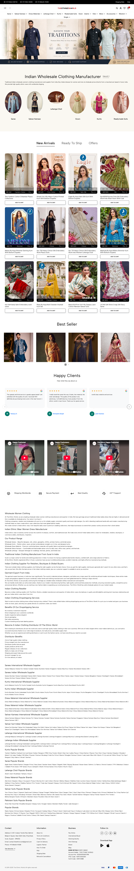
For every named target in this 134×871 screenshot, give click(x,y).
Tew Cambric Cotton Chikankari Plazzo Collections (19, 197)
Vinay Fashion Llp (122, 792)
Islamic (86, 14)
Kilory (83, 792)
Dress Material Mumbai (12, 709)
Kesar (29, 774)
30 (124, 189)
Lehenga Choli (48, 14)
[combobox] (7, 8)
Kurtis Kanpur (76, 692)
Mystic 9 (100, 755)
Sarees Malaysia (10, 669)
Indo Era (51, 755)
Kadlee (19, 755)
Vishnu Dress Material (84, 783)
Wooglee (67, 755)
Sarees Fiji (19, 669)
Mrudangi (44, 755)
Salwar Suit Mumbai (11, 727)
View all (105, 76)
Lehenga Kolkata (36, 746)
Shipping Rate (41, 853)
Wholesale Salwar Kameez (13, 548)
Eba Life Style (49, 797)
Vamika (28, 757)
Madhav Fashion (26, 783)
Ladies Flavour (74, 753)
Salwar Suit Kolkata (56, 729)
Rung (118, 755)
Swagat (46, 792)
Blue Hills (93, 755)
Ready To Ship (72, 143)
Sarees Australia (39, 669)
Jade (103, 783)
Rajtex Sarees (9, 811)
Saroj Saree (37, 764)
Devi (100, 753)
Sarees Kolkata (20, 678)
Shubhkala (17, 774)
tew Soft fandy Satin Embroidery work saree (18, 305)
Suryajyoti (27, 781)
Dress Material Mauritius (89, 702)
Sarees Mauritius (62, 669)
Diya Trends (53, 753)
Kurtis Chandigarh (98, 692)
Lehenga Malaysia (10, 737)
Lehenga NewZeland (81, 737)
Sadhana (7, 783)
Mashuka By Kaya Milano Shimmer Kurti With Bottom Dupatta (114, 251)
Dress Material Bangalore (13, 711)
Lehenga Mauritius (68, 737)
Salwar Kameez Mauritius (92, 718)
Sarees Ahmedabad (116, 676)
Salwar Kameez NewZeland (109, 718)
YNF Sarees (23, 767)
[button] (65, 365)
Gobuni (126, 764)
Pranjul (33, 781)
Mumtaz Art (40, 781)
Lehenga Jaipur (76, 744)
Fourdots (41, 797)
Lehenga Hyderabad (23, 744)
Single (66, 17)
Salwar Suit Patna (74, 727)
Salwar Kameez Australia (57, 718)
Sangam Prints (28, 764)
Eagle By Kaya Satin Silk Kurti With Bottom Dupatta (80, 197)
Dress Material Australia (56, 702)
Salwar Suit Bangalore (113, 727)
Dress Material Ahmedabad (48, 711)
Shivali (23, 757)
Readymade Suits (71, 14)
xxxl (52, 189)
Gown (81, 14)
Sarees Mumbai (10, 676)
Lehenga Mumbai (10, 744)
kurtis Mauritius (59, 685)
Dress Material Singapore (72, 702)
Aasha (49, 804)
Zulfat (117, 783)
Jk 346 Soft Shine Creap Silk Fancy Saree (112, 305)
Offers (93, 143)
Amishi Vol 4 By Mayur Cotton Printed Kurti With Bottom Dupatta (50, 197)
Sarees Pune (51, 676)
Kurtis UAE (80, 685)
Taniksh (7, 753)
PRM (46, 753)
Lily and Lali (107, 755)
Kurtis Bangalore (86, 692)
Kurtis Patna (57, 692)
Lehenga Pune (55, 744)
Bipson (67, 781)
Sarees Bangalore (90, 676)
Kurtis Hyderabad (20, 692)
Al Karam (29, 794)
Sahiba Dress (54, 792)
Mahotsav (120, 764)
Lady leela (86, 811)
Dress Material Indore (58, 709)
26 (112, 189)
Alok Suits (8, 781)
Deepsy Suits (96, 792)
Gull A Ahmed (64, 783)
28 (120, 189)
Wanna (61, 755)
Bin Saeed (73, 783)
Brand (70, 845)
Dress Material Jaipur (100, 709)
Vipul (70, 767)
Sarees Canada (28, 669)
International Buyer (74, 836)
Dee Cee (65, 753)
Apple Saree (8, 764)
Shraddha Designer (25, 804)
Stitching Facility (73, 839)
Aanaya (47, 815)
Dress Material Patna (86, 709)
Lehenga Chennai (48, 746)
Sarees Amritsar (10, 678)
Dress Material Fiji (26, 702)
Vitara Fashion (84, 753)
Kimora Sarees (49, 767)
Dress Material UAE (122, 702)
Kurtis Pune (48, 692)
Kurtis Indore (40, 692)
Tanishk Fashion (77, 794)
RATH (37, 813)
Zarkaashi (35, 767)
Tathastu (24, 774)
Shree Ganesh (9, 785)
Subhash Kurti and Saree (24, 753)
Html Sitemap (72, 842)
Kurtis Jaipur (66, 692)
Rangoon (41, 753)
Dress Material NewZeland (106, 702)
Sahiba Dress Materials (110, 781)
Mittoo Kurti (94, 813)
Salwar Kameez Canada (41, 718)
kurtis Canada (26, 685)
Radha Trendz (63, 804)
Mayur (21, 781)
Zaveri (57, 797)
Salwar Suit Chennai (69, 729)
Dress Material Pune (72, 709)
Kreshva (13, 815)
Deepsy (56, 783)
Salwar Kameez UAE (11, 720)
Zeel (11, 774)
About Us (39, 833)
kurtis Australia (36, 685)
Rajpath (60, 764)
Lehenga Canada (31, 737)
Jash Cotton (49, 781)
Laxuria (118, 813)
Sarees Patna (60, 676)
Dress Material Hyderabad (29, 709)
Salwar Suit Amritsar (42, 729)
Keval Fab (15, 804)
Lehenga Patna (66, 744)
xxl (46, 189)
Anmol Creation (107, 764)
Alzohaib (30, 797)
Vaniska (109, 753)
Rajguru (7, 815)
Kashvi (60, 767)
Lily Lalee (13, 755)
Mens (101, 14)
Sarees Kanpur (79, 676)
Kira (56, 767)
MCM (113, 783)
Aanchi (123, 813)
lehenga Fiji (20, 737)
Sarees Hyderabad (21, 676)
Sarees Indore (41, 676)
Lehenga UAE (93, 737)
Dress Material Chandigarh (30, 711)
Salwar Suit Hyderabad (25, 727)
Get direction (9, 849)
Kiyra (29, 767)
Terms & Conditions (43, 836)
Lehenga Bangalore (100, 744)
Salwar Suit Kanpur (99, 727)
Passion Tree (94, 753)
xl (42, 189)
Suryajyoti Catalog (41, 811)
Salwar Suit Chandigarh (12, 729)
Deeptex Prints (29, 811)
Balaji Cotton (96, 783)
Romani (56, 781)
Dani (70, 792)
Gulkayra (35, 792)
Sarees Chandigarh (103, 676)
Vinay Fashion (15, 783)
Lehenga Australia (42, 737)
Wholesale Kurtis (10, 544)
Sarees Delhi (32, 676)
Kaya (104, 753)
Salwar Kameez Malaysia (12, 718)
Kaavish (102, 794)
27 (116, 189)
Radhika (13, 753)
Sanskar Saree (47, 764)
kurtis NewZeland (70, 685)
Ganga (119, 781)
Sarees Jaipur (69, 676)
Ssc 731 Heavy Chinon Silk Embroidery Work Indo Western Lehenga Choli (82, 251)
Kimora (104, 792)
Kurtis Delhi (31, 692)
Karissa (38, 755)
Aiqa (79, 792)
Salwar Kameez (20, 14)
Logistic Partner (42, 845)
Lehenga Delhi (34, 744)
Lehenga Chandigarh (113, 744)
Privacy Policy (41, 839)
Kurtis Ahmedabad (111, 692)
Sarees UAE (85, 669)
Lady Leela (86, 755)
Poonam (32, 755)
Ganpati (50, 783)
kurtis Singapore (48, 685)
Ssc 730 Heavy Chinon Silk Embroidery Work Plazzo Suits (50, 251)
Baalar (124, 781)
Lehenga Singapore (55, 737)
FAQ (38, 850)
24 (105, 189)
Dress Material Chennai (96, 711)
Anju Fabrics (15, 757)
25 (109, 189)
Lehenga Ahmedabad (11, 746)
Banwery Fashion (46, 794)
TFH (114, 764)
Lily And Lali (93, 811)
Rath (64, 764)
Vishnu (29, 815)
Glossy (108, 783)
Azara (88, 781)
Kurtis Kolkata (9, 694)
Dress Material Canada (40, 702)
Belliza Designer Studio (12, 797)
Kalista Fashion (18, 764)
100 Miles (25, 755)
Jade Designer (73, 804)
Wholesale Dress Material (13, 546)
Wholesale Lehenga (11, 550)
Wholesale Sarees (10, 542)
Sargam (65, 792)
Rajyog (69, 764)
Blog (69, 848)
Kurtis (59, 14)
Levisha (82, 781)
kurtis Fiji (18, 685)
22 (101, 189)
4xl (57, 189)
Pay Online (71, 833)
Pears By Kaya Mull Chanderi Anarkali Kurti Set (50, 305)
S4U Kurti (44, 813)
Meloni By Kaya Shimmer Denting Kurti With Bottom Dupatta (18, 251)
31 (127, 189)
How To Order (41, 848)
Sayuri (16, 792)
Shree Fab (8, 804)
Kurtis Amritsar (123, 692)
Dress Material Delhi (44, 709)
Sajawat (21, 792)
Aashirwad (28, 792)
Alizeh (60, 753)
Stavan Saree (83, 764)
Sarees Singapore (50, 669)
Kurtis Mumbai (9, 692)
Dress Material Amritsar (65, 711)
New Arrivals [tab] (45, 143)
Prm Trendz (36, 783)
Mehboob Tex (111, 792)
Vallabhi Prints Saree (12, 767)
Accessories (111, 14)
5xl (61, 189)
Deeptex (115, 753)
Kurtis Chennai (19, 694)
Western (122, 14)
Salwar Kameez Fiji (27, 718)
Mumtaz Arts (9, 794)
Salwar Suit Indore (51, 727)
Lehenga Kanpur (87, 744)
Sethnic (91, 764)
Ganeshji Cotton (96, 781)
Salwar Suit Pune (63, 727)
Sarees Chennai (31, 678)
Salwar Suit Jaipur (86, 727)
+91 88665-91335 (15, 845)
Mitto (114, 755)
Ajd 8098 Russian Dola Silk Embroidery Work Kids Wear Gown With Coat (114, 197)
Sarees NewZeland (75, 669)
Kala (78, 781)
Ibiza (60, 792)
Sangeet (106, 813)
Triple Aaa (44, 783)
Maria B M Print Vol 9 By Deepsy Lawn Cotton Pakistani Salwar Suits (82, 305)
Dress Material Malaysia (12, 702)
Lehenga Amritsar (24, 746)
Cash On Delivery (42, 842)
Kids (94, 14)
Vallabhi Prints (21, 815)
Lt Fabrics (98, 764)
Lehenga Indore (45, 744)
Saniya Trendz (94, 794)
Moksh (7, 755)
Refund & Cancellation (44, 856)
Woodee (122, 753)
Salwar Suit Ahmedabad (28, 729)
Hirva (56, 755)
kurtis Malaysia (9, 685)
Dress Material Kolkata (81, 711)
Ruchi (65, 767)
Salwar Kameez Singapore (75, 718)
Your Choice (9, 792)
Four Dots (63, 794)
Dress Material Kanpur (115, 709)
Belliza (62, 781)
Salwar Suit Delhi (39, 727)
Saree (9, 14)
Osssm (79, 755)
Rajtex (54, 764)
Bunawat (75, 764)
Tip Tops (124, 755)
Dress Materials (34, 14)
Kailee (35, 753)
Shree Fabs (36, 794)
